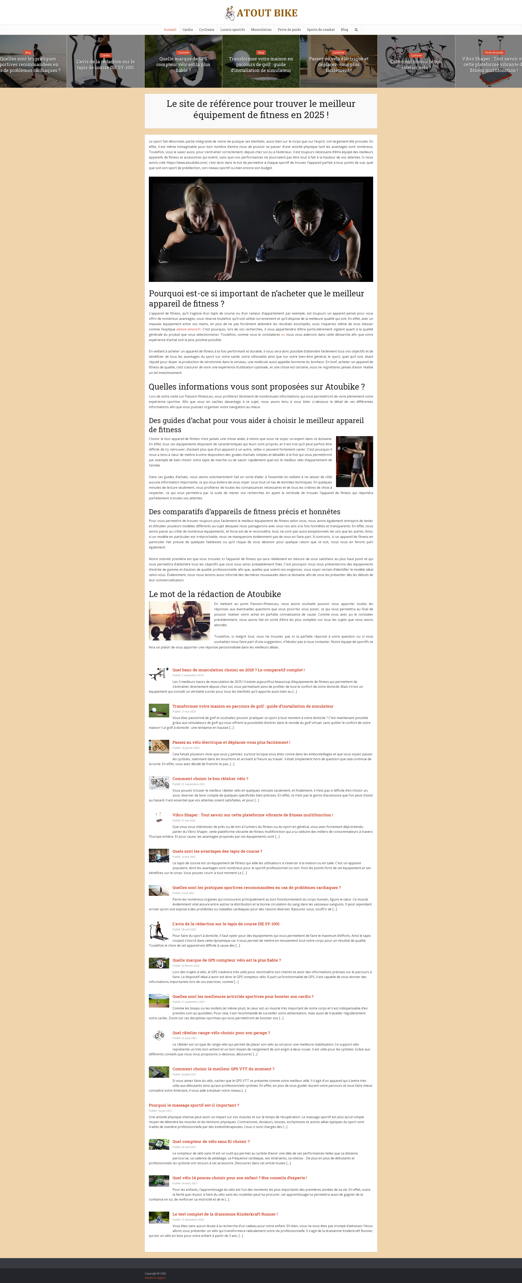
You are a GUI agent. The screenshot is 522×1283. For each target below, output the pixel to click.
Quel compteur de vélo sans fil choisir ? (211, 1141)
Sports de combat (321, 29)
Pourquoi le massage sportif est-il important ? (194, 1105)
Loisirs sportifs (232, 29)
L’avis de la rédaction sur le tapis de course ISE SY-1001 (105, 64)
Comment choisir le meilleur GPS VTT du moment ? (223, 1068)
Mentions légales (155, 1278)
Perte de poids (289, 29)
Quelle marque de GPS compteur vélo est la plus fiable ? (183, 64)
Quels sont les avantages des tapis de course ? (217, 851)
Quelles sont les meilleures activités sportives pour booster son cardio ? (243, 996)
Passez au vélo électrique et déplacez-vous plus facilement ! (338, 64)
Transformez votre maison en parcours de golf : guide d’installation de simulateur (261, 64)
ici (282, 334)
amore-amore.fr (188, 329)
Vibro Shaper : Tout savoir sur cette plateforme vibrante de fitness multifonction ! (253, 814)
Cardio (187, 29)
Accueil (170, 29)
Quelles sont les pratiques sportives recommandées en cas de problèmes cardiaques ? (257, 887)
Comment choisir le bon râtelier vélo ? (416, 64)
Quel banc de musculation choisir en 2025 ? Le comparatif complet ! (239, 669)
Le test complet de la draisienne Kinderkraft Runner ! (225, 1214)
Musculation (261, 29)
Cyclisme (206, 29)
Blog (344, 29)
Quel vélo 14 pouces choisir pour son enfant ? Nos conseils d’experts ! (240, 1177)
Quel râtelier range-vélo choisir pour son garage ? (221, 1032)
